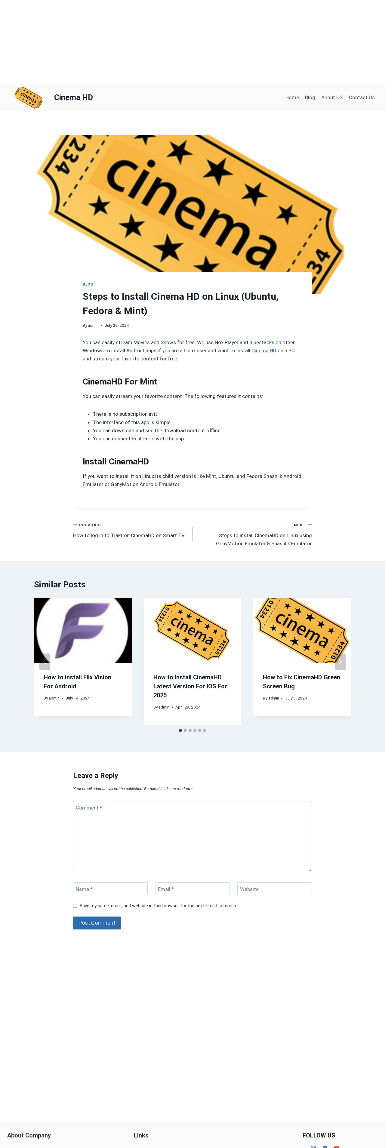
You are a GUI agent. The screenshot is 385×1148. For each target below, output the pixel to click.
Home (292, 97)
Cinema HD (263, 350)
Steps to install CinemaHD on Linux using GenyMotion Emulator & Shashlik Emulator (264, 534)
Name (84, 889)
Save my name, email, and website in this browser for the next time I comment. (159, 905)
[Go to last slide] (44, 662)
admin (93, 325)
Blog (310, 97)
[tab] (180, 730)
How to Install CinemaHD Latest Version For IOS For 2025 (190, 686)
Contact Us (362, 97)
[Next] (340, 662)
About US (332, 97)
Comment (89, 808)
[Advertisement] (180, 42)
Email (166, 889)
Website (249, 889)
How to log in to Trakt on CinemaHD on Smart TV (129, 530)
